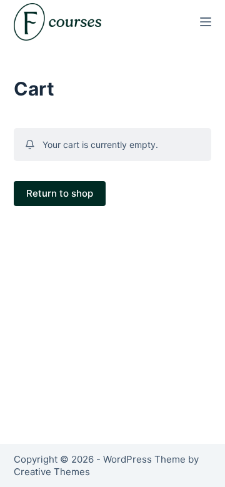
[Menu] (205, 21)
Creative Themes (52, 472)
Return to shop (59, 193)
